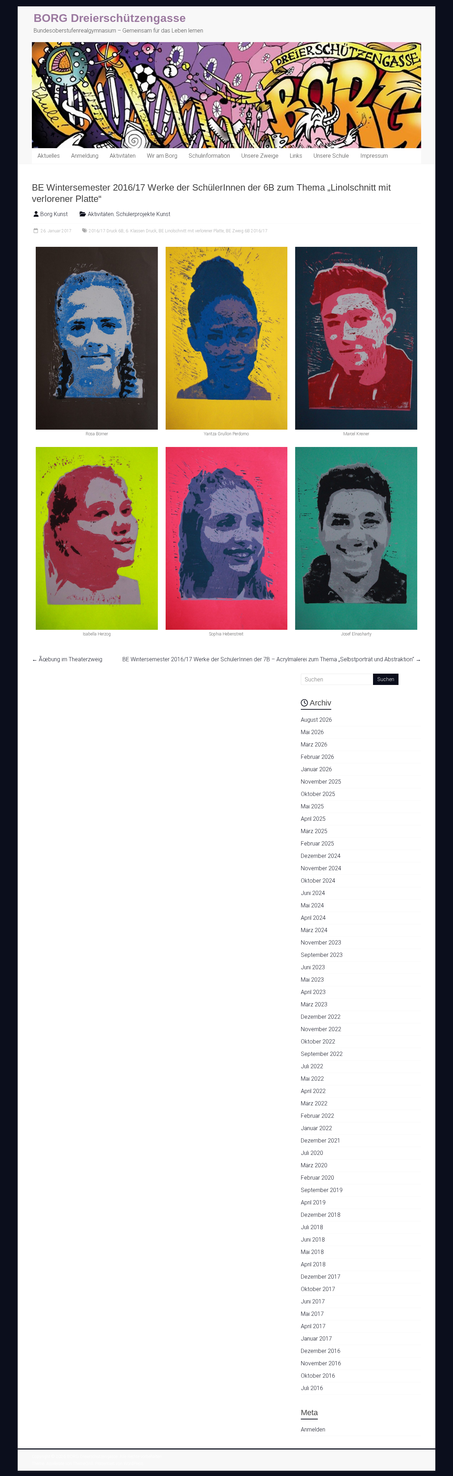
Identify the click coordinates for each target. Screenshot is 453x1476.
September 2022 (322, 1054)
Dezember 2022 (320, 1016)
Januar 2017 (316, 1338)
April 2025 (313, 818)
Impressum (374, 155)
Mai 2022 (312, 1078)
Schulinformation (209, 155)
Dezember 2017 (320, 1276)
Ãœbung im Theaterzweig (67, 659)
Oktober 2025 (318, 794)
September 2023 (322, 955)
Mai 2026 (312, 732)
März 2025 (314, 831)
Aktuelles (49, 155)
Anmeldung (84, 155)
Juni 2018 (313, 1239)
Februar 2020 (317, 1177)
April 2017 (313, 1326)
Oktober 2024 (318, 880)
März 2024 (314, 930)
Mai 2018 (312, 1252)
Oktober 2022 (318, 1041)
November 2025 (321, 781)
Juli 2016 (312, 1388)
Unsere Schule (331, 155)
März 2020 (314, 1165)
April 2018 (313, 1264)
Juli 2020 (312, 1153)
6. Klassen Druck (141, 230)
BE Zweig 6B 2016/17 (247, 230)
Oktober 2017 (318, 1289)
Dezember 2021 (320, 1140)
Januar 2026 (316, 769)
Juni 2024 (313, 893)
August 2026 (316, 719)
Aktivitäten (123, 155)
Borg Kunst (54, 214)
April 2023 (313, 992)
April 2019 (313, 1202)
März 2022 (314, 1103)
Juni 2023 (313, 967)
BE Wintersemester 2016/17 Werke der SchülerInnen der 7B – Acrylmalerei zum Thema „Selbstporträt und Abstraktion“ (271, 659)
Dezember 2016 (320, 1351)
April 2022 (313, 1091)
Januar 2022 (316, 1128)
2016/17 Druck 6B (106, 230)
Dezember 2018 (320, 1214)
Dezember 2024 (320, 856)
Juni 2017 (313, 1301)
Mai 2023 (312, 979)
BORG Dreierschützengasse (110, 18)
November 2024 (321, 868)
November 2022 (321, 1029)
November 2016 (321, 1363)
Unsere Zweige (260, 155)
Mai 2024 (312, 905)
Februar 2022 (317, 1115)
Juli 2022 (312, 1066)
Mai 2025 (312, 806)
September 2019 (322, 1190)
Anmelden (313, 1429)
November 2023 (321, 942)
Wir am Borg (162, 155)
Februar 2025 (317, 843)
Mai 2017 (312, 1314)
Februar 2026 (317, 757)
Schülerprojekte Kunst (143, 214)
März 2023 (314, 1004)
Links (296, 155)
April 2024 (313, 917)
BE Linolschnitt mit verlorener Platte (191, 230)
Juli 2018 (312, 1227)
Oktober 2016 (318, 1375)
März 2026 (314, 744)
